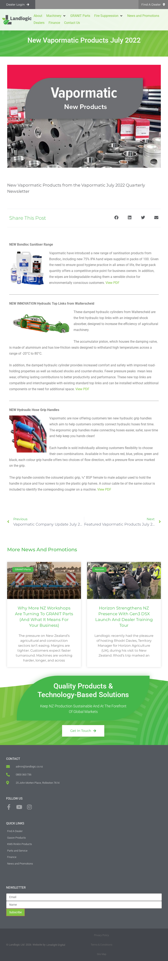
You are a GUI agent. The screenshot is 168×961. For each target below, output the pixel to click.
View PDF (112, 283)
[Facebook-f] (8, 807)
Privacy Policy (101, 935)
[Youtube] (19, 807)
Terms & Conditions (101, 944)
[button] (56, 15)
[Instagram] (29, 807)
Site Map (101, 954)
